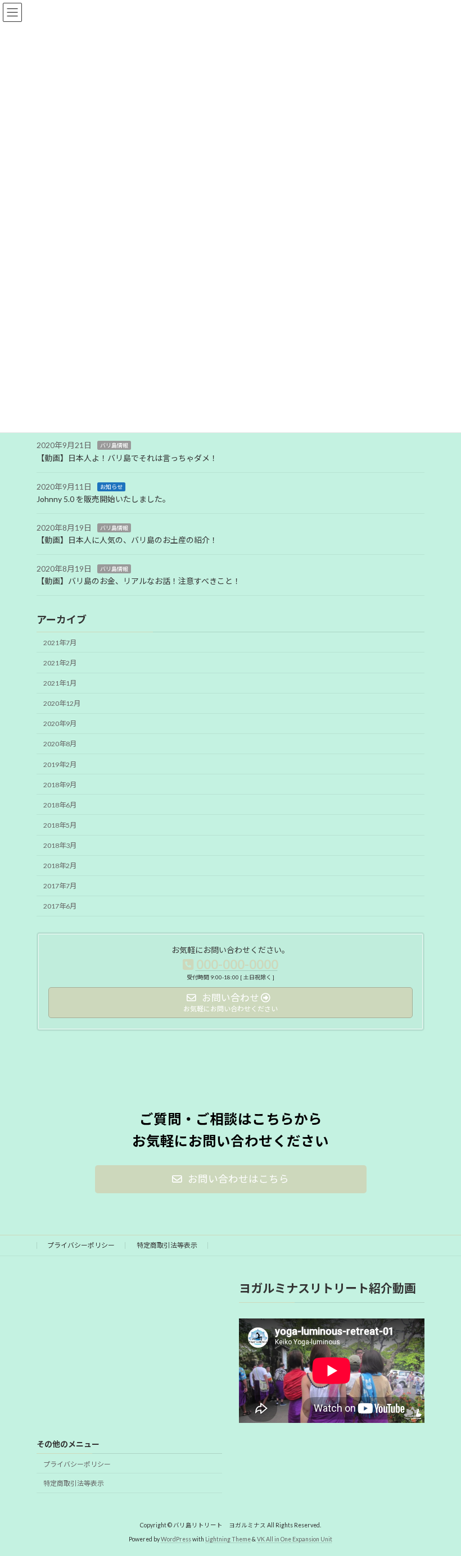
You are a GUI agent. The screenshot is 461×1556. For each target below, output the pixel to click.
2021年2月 (59, 663)
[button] (231, 1179)
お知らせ (111, 486)
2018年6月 (59, 805)
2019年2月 (59, 764)
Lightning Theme (228, 1538)
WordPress (176, 1538)
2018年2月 (59, 865)
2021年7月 (59, 642)
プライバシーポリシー (81, 1245)
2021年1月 (59, 683)
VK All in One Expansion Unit (294, 1538)
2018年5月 (59, 825)
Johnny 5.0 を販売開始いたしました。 (103, 499)
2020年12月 (61, 703)
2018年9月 (59, 785)
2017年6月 (59, 906)
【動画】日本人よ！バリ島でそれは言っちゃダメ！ (127, 458)
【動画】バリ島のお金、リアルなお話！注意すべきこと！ (139, 581)
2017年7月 (59, 886)
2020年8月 (59, 744)
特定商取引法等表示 (167, 1245)
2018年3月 (59, 845)
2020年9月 (59, 723)
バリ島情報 (114, 445)
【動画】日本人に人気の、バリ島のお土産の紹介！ (127, 540)
